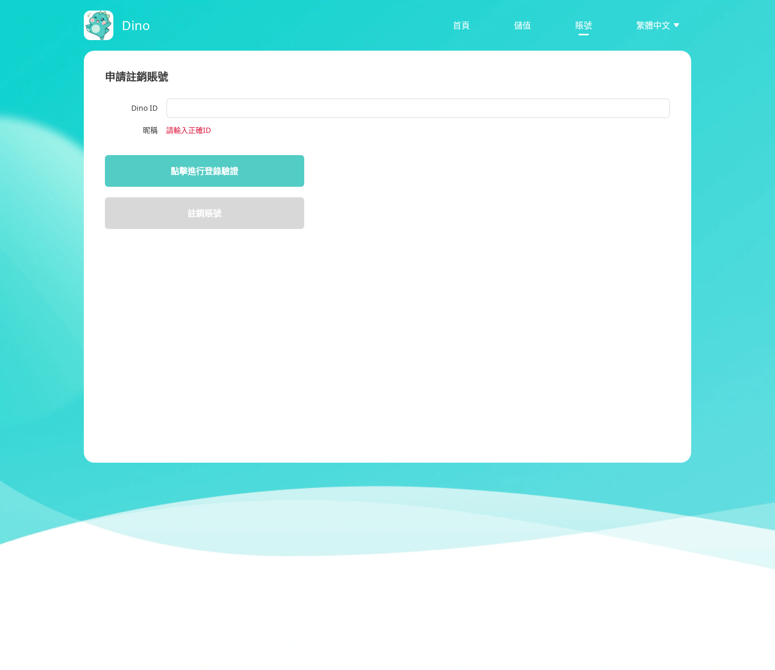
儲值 (522, 25)
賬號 (583, 25)
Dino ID (144, 108)
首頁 (461, 25)
